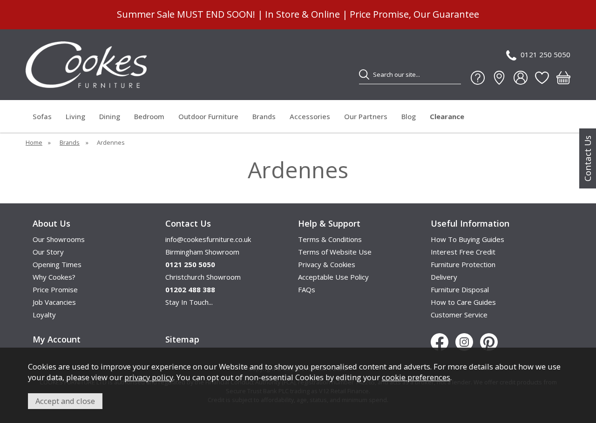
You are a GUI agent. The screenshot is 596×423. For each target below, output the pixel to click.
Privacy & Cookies (326, 264)
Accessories (310, 116)
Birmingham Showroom (202, 251)
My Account (57, 339)
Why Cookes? (54, 277)
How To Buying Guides (467, 239)
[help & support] (478, 78)
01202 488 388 (190, 289)
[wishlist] (542, 78)
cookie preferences (416, 377)
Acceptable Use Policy (333, 277)
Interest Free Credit (463, 251)
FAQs (306, 289)
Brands (264, 116)
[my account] (521, 78)
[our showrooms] (499, 78)
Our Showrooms (59, 239)
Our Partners (365, 116)
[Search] (364, 74)
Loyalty (44, 314)
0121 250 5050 (545, 54)
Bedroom (149, 116)
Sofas (42, 116)
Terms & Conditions (330, 239)
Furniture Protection (463, 264)
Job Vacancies (54, 302)
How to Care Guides (463, 302)
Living (75, 116)
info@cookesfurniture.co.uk (208, 239)
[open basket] (563, 78)
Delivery (444, 277)
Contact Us (588, 158)
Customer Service (459, 314)
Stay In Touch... (189, 302)
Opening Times (57, 264)
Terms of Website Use (335, 251)
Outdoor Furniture (208, 116)
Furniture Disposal (460, 289)
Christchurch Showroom (203, 277)
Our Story (48, 251)
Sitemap (182, 339)
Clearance (447, 116)
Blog (408, 116)
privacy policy (148, 377)
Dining (109, 116)
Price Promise (55, 289)
